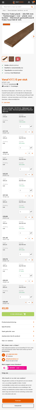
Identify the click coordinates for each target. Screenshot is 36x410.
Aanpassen (18, 406)
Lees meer (7, 102)
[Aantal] (29, 132)
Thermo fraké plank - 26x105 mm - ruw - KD (18, 10)
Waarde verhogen (32, 132)
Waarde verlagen (26, 132)
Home (4, 10)
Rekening (29, 2)
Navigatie (3, 2)
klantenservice (6, 351)
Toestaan (18, 401)
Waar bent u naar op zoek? (32, 7)
